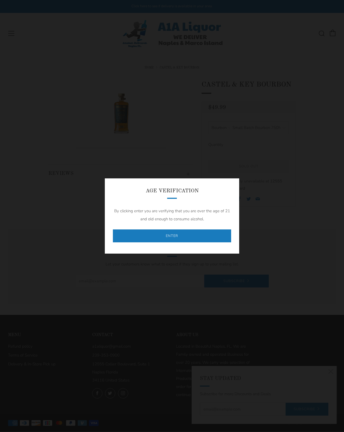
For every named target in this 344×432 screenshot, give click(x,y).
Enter (172, 235)
